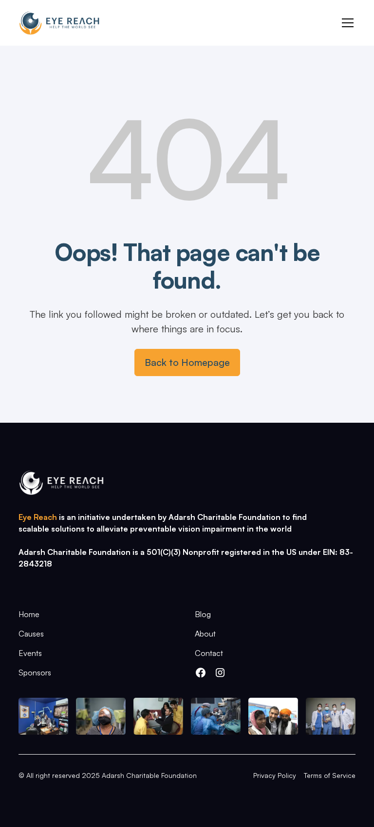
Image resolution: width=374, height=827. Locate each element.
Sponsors (35, 672)
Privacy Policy (274, 775)
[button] (345, 22)
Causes (31, 633)
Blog (203, 614)
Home (29, 614)
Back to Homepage (187, 362)
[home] (59, 22)
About (205, 633)
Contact (209, 653)
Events (30, 653)
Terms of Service (329, 775)
